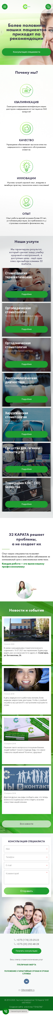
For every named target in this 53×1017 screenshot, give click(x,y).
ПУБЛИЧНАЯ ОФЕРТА (26, 965)
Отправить (26, 891)
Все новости (26, 823)
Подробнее (26, 294)
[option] (26, 32)
